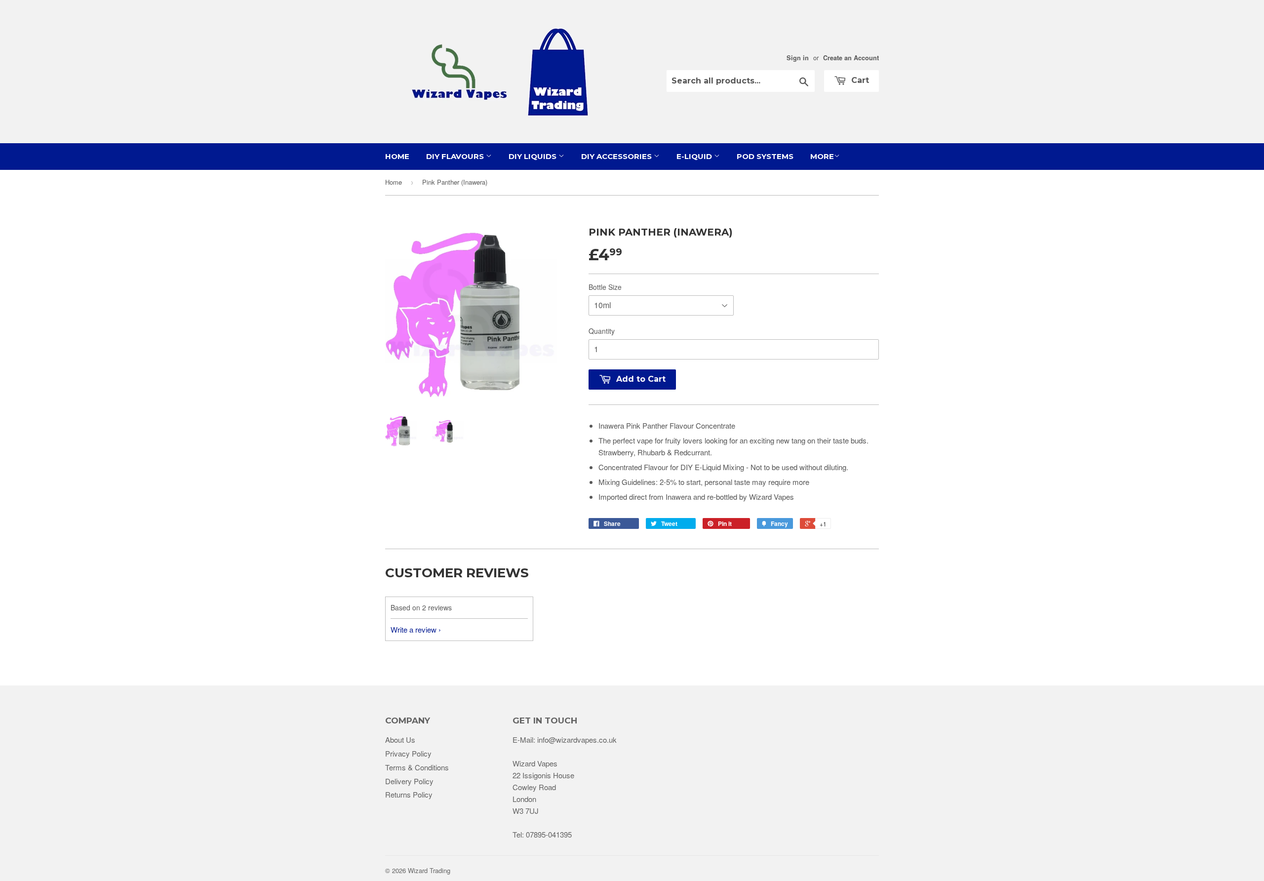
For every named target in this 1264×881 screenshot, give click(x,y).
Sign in (798, 57)
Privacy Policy (408, 753)
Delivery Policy (409, 781)
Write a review (413, 629)
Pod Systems (765, 156)
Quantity (602, 331)
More (822, 156)
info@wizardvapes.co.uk (577, 739)
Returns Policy (409, 794)
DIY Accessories (617, 156)
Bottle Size (605, 287)
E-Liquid (695, 156)
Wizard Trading (429, 870)
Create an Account (851, 57)
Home (397, 156)
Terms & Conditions (417, 767)
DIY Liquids (533, 156)
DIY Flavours (456, 156)
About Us (400, 739)
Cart (859, 80)
